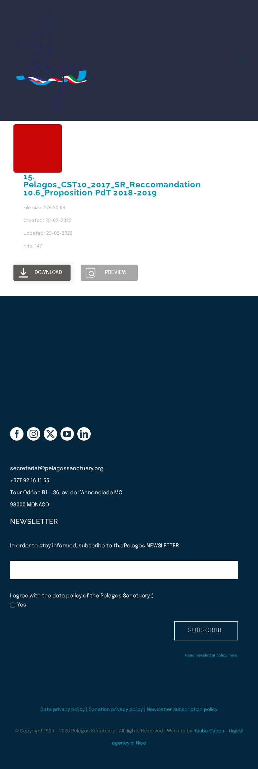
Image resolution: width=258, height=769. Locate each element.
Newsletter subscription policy (182, 709)
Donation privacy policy (116, 709)
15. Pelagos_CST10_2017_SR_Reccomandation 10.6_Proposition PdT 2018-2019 (112, 184)
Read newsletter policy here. (211, 655)
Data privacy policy (63, 709)
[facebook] (17, 434)
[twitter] (50, 434)
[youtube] (67, 434)
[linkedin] (84, 434)
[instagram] (33, 434)
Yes (21, 605)
